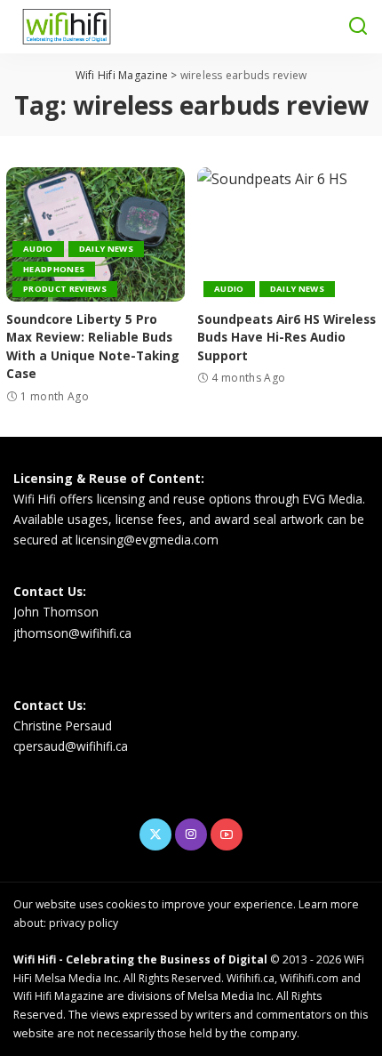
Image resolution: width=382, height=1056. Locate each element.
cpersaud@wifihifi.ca (70, 746)
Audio (38, 248)
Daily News (106, 248)
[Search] (358, 26)
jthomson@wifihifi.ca (72, 633)
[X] (155, 834)
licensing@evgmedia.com (147, 539)
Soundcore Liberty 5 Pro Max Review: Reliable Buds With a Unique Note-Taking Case (92, 346)
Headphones (53, 269)
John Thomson (56, 611)
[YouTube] (227, 834)
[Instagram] (191, 834)
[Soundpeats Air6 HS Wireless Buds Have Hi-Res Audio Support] (286, 234)
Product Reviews (65, 288)
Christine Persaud (62, 725)
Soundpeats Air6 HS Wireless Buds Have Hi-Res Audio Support (286, 337)
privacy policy (83, 923)
